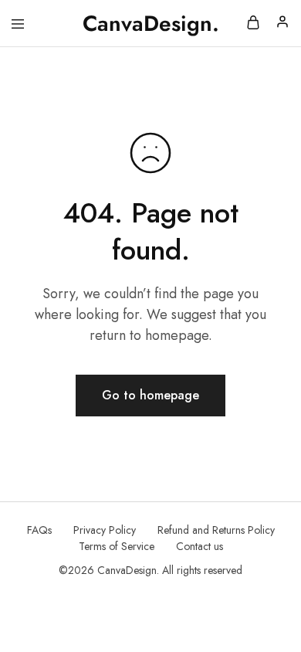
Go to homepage (150, 395)
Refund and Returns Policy (216, 530)
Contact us (199, 546)
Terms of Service (116, 546)
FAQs (39, 530)
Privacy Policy (104, 530)
